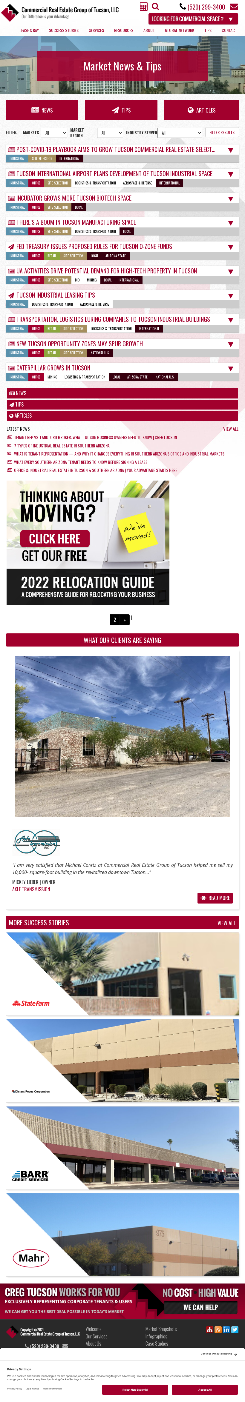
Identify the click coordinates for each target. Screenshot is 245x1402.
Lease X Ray (29, 30)
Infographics (156, 1336)
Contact (229, 30)
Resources (123, 30)
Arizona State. (116, 255)
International (69, 158)
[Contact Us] (234, 8)
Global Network (179, 30)
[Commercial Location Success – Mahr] (122, 1234)
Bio (77, 280)
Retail (52, 255)
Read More (218, 897)
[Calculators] (144, 8)
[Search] (154, 7)
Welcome (94, 1328)
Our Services (97, 1336)
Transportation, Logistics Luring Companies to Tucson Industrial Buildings (113, 319)
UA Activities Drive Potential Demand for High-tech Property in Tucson (106, 270)
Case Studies (157, 1343)
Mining (92, 280)
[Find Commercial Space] (193, 18)
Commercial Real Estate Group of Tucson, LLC (60, 12)
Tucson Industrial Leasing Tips (55, 294)
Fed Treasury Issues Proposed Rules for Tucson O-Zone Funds (94, 246)
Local (78, 207)
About (149, 30)
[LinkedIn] (226, 1331)
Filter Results (222, 132)
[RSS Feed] (218, 1331)
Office (36, 183)
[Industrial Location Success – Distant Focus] (122, 1060)
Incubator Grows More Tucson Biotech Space (73, 197)
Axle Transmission (31, 889)
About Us (93, 1343)
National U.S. (100, 352)
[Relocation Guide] (122, 543)
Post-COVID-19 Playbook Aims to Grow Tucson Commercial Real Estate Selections (119, 149)
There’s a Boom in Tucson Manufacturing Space (76, 222)
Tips (208, 30)
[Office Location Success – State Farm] (122, 973)
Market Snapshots (161, 1328)
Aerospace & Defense (137, 183)
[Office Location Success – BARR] (122, 1147)
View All (230, 428)
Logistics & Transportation (95, 183)
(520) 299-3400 (206, 6)
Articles (205, 110)
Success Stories (64, 30)
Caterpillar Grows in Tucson (53, 367)
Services (96, 30)
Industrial (17, 158)
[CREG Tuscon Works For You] (122, 1301)
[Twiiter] (235, 1331)
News (46, 110)
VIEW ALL (227, 923)
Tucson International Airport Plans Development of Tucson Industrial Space (114, 173)
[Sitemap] (210, 1331)
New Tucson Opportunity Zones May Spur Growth (79, 343)
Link (43, 1334)
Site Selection (42, 158)
